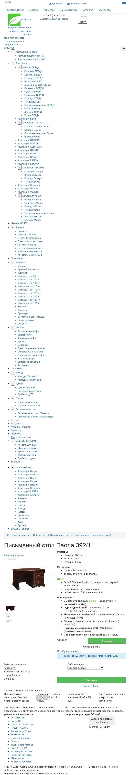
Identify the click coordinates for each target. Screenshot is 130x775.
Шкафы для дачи (27, 448)
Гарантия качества (21, 754)
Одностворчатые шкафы (31, 348)
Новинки (22, 231)
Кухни (21, 521)
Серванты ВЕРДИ (34, 88)
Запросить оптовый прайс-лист (101, 720)
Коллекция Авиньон (28, 474)
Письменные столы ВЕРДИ (39, 105)
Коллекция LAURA (28, 160)
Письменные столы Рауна (38, 133)
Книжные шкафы (27, 338)
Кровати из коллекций (30, 251)
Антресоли (23, 365)
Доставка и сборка (21, 731)
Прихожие (16, 368)
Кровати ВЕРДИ (33, 74)
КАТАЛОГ (88, 10)
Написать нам (78, 3)
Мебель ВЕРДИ (30, 67)
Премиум (23, 313)
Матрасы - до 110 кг (29, 286)
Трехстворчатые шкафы (31, 355)
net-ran (113, 766)
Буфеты (22, 341)
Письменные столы (26, 409)
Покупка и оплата (20, 737)
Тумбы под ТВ (25, 394)
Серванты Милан (34, 202)
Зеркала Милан (33, 216)
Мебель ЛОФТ (19, 223)
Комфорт (23, 309)
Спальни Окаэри (33, 171)
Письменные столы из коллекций (36, 416)
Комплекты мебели (26, 51)
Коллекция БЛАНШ (28, 143)
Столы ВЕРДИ (32, 108)
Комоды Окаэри (33, 178)
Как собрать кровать (22, 751)
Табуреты (16, 423)
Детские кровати (27, 244)
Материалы (17, 758)
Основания (17, 258)
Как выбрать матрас (22, 744)
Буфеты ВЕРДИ (32, 91)
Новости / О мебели (22, 724)
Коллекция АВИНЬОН (30, 146)
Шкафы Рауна (32, 136)
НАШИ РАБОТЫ (68, 10)
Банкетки (16, 430)
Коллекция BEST (27, 118)
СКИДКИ (33, 10)
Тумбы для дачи (27, 458)
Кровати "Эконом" (27, 234)
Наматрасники (26, 320)
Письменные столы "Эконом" (34, 413)
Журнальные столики (29, 405)
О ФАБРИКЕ (17, 717)
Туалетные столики (21, 436)
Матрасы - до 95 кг (28, 276)
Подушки (22, 323)
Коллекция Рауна (32, 122)
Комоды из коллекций (30, 379)
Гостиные (23, 518)
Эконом (22, 306)
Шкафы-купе (25, 334)
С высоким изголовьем (30, 241)
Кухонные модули (21, 426)
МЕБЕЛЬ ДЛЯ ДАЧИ (26, 440)
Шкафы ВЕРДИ (32, 81)
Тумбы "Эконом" (27, 387)
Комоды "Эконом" (27, 376)
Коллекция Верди (27, 471)
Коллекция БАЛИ (27, 153)
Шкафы (20, 327)
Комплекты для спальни (31, 55)
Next (45, 698)
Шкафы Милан (32, 199)
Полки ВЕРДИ (31, 115)
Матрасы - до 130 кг (29, 299)
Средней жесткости (28, 269)
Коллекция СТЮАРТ (29, 140)
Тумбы (19, 383)
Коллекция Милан (32, 195)
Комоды (20, 372)
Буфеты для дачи (27, 451)
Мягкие (22, 265)
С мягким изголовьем (29, 237)
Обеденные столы (28, 402)
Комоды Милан (32, 206)
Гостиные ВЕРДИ (33, 78)
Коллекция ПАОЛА (28, 150)
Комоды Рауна (32, 129)
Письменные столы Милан (39, 213)
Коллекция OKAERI (33, 167)
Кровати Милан (32, 219)
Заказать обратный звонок (54, 18)
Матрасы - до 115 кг (29, 289)
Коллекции (21, 62)
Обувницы (16, 433)
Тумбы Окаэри (32, 181)
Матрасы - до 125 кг (29, 296)
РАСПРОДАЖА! (15, 10)
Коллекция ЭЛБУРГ (28, 156)
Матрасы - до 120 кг (29, 293)
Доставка (56, 3)
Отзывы (15, 741)
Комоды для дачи (27, 454)
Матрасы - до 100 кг (29, 279)
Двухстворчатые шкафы (31, 351)
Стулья (15, 420)
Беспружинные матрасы (31, 316)
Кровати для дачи (27, 444)
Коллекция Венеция (29, 185)
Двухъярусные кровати (30, 248)
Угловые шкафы (26, 358)
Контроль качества (21, 761)
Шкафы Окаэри (32, 174)
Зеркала (15, 461)
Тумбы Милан (32, 209)
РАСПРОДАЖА (19, 748)
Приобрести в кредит (68, 651)
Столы (19, 398)
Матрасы (21, 262)
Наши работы (23, 467)
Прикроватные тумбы (29, 390)
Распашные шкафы (28, 331)
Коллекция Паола (27, 477)
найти (83, 21)
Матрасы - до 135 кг (29, 303)
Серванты (23, 344)
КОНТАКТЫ (105, 10)
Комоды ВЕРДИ (32, 98)
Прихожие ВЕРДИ (34, 94)
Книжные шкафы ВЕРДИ (37, 84)
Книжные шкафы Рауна (37, 126)
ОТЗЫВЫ (49, 10)
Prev (39, 698)
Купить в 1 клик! (91, 646)
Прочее (22, 525)
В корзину (106, 640)
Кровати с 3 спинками (30, 254)
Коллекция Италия (28, 188)
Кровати (20, 227)
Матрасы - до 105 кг (29, 282)
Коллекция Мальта (28, 191)
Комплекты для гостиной (31, 59)
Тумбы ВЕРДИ (32, 101)
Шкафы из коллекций (29, 361)
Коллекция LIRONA (28, 163)
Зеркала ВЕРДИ (33, 111)
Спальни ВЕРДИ (33, 71)
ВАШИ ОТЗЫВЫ (20, 528)
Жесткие (22, 272)
